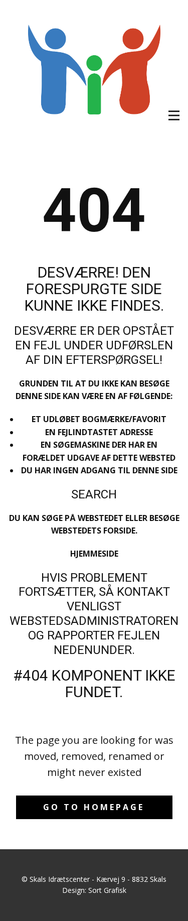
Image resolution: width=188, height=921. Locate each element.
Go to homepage (93, 807)
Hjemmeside (94, 553)
